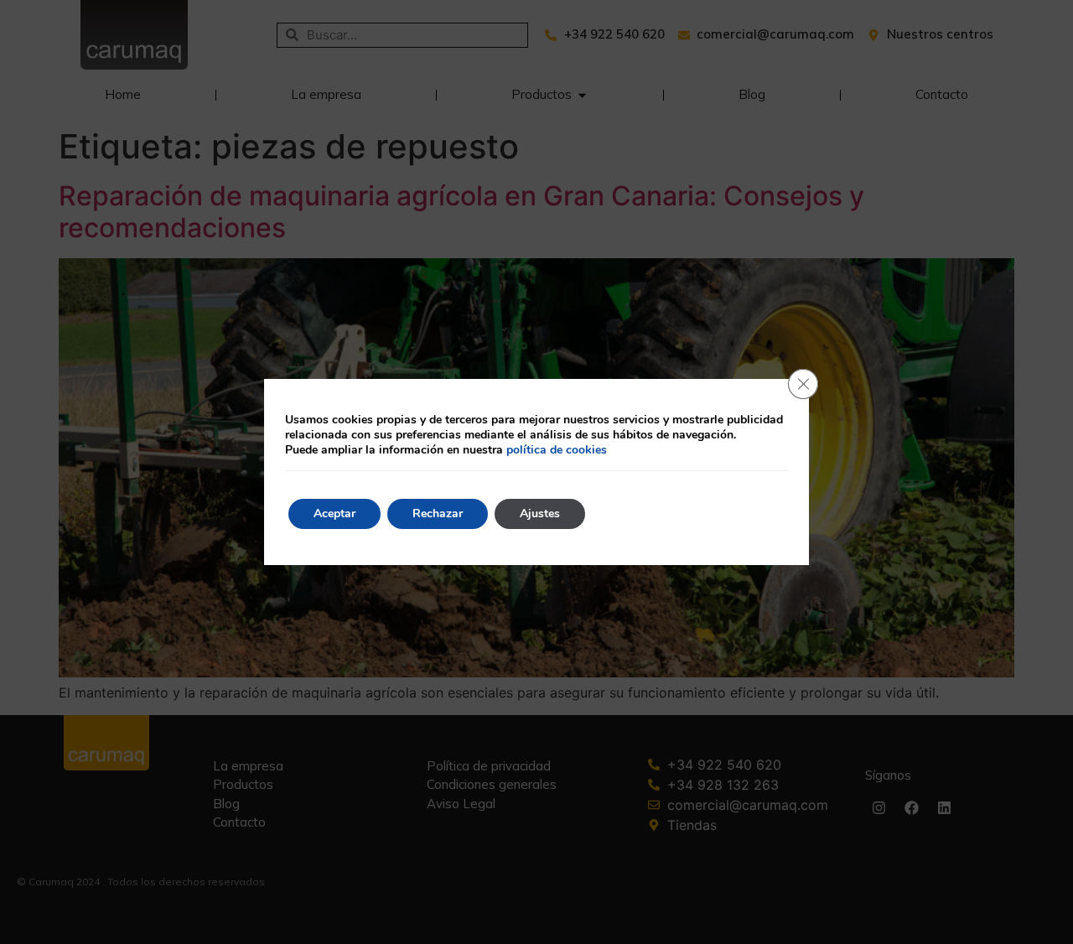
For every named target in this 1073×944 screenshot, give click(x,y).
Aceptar (334, 513)
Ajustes (540, 513)
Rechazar (437, 513)
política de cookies (556, 450)
